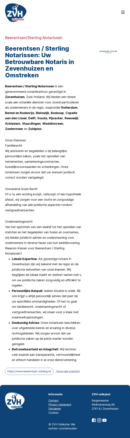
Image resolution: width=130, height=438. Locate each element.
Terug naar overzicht (68, 371)
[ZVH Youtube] (104, 420)
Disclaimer (54, 408)
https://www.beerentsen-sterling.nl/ (29, 371)
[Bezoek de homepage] (15, 12)
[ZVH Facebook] (94, 420)
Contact (53, 400)
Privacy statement (59, 404)
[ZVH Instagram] (99, 420)
